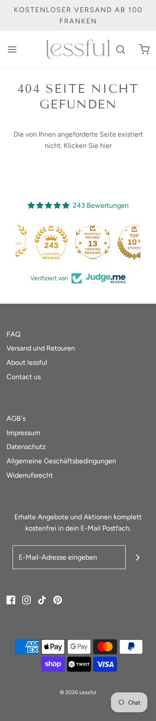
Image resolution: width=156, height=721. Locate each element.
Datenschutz (26, 446)
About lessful (26, 362)
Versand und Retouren (40, 348)
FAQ (13, 334)
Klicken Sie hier (88, 145)
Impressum (23, 433)
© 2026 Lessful (78, 692)
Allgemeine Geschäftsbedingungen (61, 461)
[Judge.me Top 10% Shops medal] (119, 242)
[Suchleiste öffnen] (120, 49)
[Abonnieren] (138, 557)
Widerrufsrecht (29, 475)
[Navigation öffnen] (12, 49)
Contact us (23, 377)
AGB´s (16, 418)
